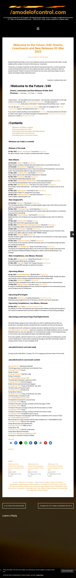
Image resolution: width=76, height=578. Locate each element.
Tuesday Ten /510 (14, 429)
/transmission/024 (14, 104)
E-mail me (43, 112)
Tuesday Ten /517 (14, 374)
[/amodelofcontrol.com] (38, 7)
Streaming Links (46, 298)
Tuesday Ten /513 (14, 394)
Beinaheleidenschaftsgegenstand (29, 225)
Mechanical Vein (23, 185)
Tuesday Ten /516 (14, 382)
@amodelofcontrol (27, 116)
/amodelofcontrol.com (38, 12)
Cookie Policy (39, 575)
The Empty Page (23, 209)
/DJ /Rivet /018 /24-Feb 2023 (14, 506)
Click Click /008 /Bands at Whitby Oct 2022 (22, 433)
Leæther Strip (22, 173)
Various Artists (23, 259)
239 (20, 93)
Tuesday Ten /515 (14, 386)
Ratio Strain (22, 190)
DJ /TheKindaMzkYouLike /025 (19, 378)
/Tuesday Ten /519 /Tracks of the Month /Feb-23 (55, 506)
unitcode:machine (24, 241)
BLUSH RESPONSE (23, 274)
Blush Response (35, 484)
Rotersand (21, 298)
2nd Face (21, 280)
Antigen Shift (22, 221)
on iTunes (28, 107)
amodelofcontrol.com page (56, 114)
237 (36, 93)
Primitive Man (29, 488)
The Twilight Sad (23, 246)
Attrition (20, 203)
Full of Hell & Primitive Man (27, 181)
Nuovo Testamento (24, 151)
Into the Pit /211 (14, 366)
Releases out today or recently (23, 127)
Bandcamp (42, 151)
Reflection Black (23, 194)
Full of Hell (62, 484)
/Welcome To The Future (26, 482)
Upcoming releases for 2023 (22, 129)
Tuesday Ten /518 (14, 370)
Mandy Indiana (40, 486)
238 (28, 93)
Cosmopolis (22, 229)
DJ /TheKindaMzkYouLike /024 (19, 398)
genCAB (20, 263)
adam (46, 57)
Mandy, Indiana (23, 284)
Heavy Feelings (23, 215)
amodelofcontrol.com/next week (23, 133)
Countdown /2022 (14, 402)
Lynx (19, 306)
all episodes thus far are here (35, 102)
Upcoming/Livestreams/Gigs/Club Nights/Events (29, 131)
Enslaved (21, 177)
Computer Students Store (34, 306)
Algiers (20, 163)
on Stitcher (35, 107)
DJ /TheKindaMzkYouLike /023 (19, 417)
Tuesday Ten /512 (14, 421)
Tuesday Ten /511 (14, 425)
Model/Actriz (22, 167)
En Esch (20, 235)
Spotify (39, 109)
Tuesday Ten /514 (14, 390)
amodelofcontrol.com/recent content (25, 135)
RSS (22, 107)
